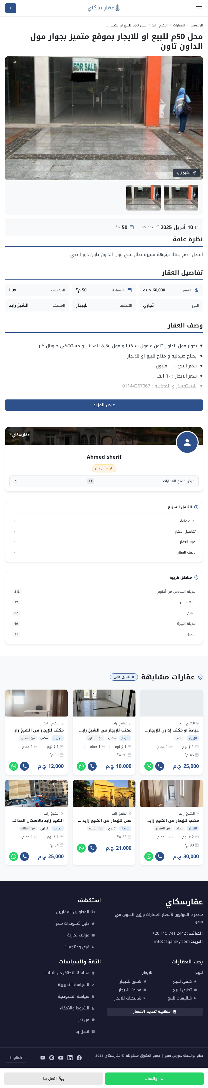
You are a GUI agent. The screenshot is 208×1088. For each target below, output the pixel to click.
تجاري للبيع (182, 990)
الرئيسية (196, 25)
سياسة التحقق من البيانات (66, 973)
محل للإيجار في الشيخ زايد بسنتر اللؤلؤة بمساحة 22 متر (79, 820)
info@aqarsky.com (172, 941)
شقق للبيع (182, 981)
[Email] (42, 1057)
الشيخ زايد (160, 25)
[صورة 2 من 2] (143, 197)
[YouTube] (60, 1057)
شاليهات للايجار (127, 998)
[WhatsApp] (148, 766)
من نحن (83, 1020)
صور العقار (188, 542)
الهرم (105, 612)
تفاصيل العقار (185, 531)
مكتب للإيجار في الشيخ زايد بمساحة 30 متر (91, 730)
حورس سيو (173, 1055)
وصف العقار (187, 552)
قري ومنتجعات (76, 947)
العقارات (179, 25)
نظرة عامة (188, 521)
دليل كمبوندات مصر (72, 923)
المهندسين (105, 602)
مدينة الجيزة (105, 623)
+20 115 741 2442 (169, 933)
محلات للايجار (130, 990)
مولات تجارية (78, 935)
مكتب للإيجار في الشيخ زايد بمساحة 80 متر (159, 820)
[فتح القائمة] (199, 8)
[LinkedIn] (70, 1057)
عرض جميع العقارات (142, 481)
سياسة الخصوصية (73, 996)
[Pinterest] (51, 1057)
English (15, 1057)
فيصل (105, 634)
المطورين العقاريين (72, 912)
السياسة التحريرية (73, 985)
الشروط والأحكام (74, 1008)
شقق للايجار (130, 981)
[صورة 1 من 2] (181, 197)
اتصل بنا (82, 1032)
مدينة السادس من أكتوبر (105, 591)
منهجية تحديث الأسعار (152, 1011)
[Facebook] (79, 1057)
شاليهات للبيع (179, 998)
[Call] (159, 766)
